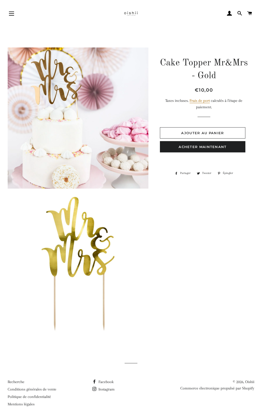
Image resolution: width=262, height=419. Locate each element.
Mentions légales (21, 404)
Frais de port (200, 100)
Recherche (16, 381)
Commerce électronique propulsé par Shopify (217, 388)
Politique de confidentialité (29, 396)
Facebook (105, 381)
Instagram (106, 389)
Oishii (249, 381)
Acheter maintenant (202, 147)
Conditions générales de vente (32, 389)
